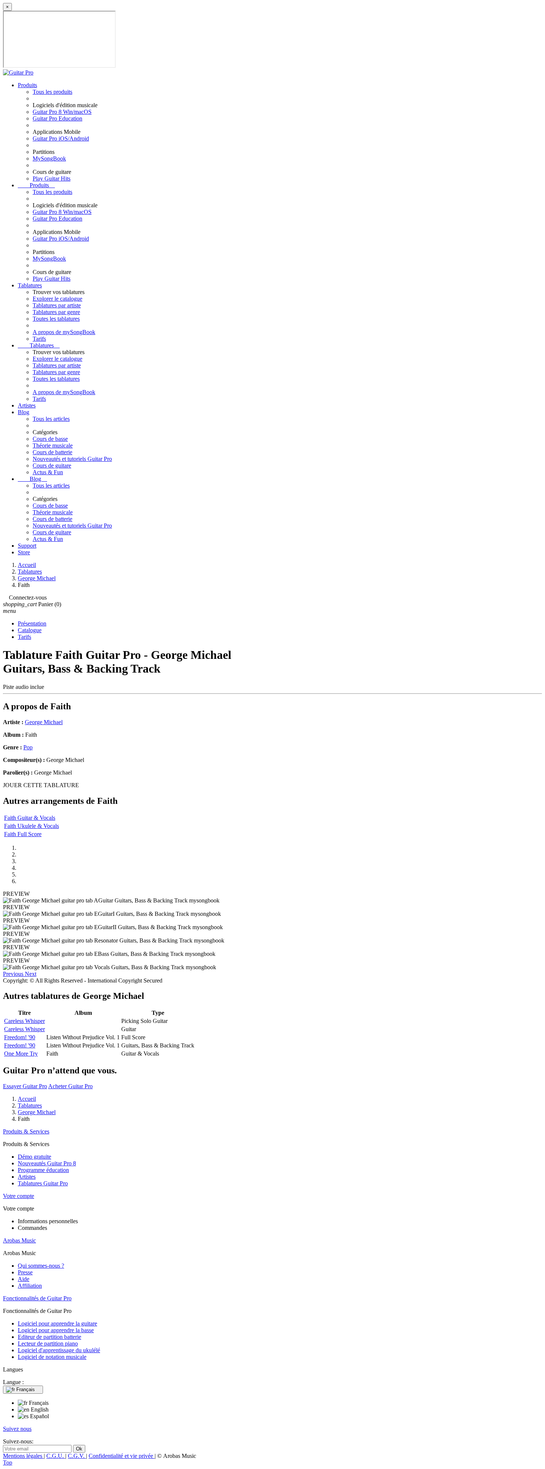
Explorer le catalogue (57, 299)
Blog (23, 412)
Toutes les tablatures (56, 319)
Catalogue (30, 630)
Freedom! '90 (19, 1037)
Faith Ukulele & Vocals (31, 826)
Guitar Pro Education (57, 118)
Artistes (27, 405)
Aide (23, 1279)
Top (7, 1462)
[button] (14, 974)
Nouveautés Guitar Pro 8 (47, 1163)
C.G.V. (77, 1456)
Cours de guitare (52, 465)
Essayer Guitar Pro (25, 1086)
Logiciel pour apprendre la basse (56, 1330)
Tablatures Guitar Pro (43, 1183)
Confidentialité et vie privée (122, 1456)
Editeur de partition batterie (49, 1337)
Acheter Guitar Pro (70, 1086)
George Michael (44, 722)
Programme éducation (43, 1170)
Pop (28, 747)
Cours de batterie (52, 452)
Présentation (32, 623)
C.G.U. (55, 1456)
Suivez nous (17, 1429)
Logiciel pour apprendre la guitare (57, 1323)
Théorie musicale (53, 445)
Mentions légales (23, 1456)
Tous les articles (51, 419)
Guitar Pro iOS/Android (61, 138)
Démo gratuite (34, 1156)
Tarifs (39, 339)
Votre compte (18, 1196)
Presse (25, 1272)
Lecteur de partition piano (48, 1343)
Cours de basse (50, 439)
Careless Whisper (24, 1021)
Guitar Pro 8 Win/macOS (62, 112)
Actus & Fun (48, 472)
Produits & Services (26, 1131)
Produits (27, 85)
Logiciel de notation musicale (52, 1357)
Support (27, 545)
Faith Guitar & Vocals (29, 818)
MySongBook (49, 158)
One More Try (21, 1053)
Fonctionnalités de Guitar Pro (37, 1298)
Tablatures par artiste (57, 305)
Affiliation (30, 1286)
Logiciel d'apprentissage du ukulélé (59, 1350)
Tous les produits (52, 92)
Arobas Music (19, 1240)
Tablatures (30, 285)
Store (24, 552)
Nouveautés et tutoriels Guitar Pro (72, 459)
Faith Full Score (23, 834)
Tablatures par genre (56, 312)
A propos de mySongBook (64, 332)
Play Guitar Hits (51, 178)
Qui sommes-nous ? (41, 1265)
